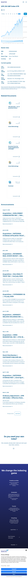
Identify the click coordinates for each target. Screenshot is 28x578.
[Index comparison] (25, 14)
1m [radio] (8, 13)
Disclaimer (13, 544)
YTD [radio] (16, 13)
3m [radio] (10, 13)
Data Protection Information (11, 537)
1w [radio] (6, 13)
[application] (14, 28)
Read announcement (7, 223)
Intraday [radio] (3, 13)
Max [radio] (19, 13)
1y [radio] (12, 13)
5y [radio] (14, 13)
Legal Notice (13, 529)
